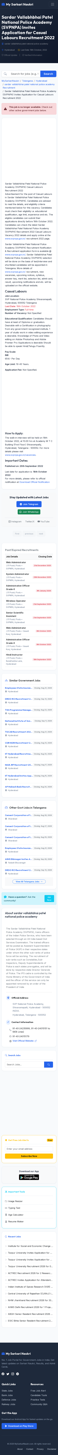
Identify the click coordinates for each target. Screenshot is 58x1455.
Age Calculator (15, 1214)
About (20, 1449)
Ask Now (49, 898)
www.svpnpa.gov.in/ (15, 238)
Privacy (40, 1449)
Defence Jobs (9, 1399)
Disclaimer (51, 1449)
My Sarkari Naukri (19, 4)
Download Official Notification (34, 482)
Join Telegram (30, 504)
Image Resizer (15, 1201)
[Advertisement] (29, 150)
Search (48, 73)
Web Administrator (16, 562)
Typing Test (14, 1208)
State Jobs (7, 1390)
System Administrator (17, 574)
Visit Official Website (23, 1040)
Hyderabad (41, 80)
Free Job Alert (38, 1390)
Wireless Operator (16, 601)
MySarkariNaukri (10, 80)
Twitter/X (29, 521)
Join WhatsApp (31, 512)
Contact (29, 1449)
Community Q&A (39, 1404)
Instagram (16, 521)
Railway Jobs (8, 1404)
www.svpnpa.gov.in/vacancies (20, 455)
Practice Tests (38, 1399)
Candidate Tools (39, 1395)
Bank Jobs (7, 1395)
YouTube (45, 521)
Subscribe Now (29, 1156)
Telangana (27, 80)
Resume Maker (16, 1221)
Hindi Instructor (14, 654)
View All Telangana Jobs (28, 881)
